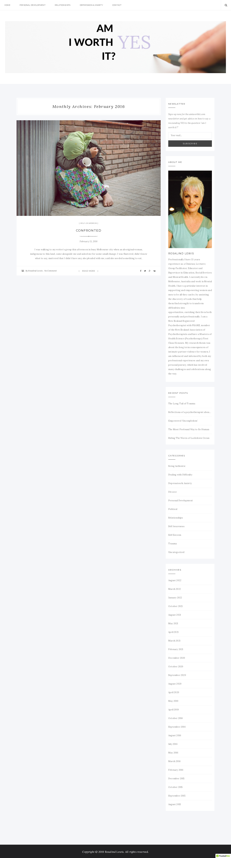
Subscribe (190, 143)
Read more (88, 271)
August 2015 (174, 804)
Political (172, 509)
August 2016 (174, 735)
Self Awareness (88, 223)
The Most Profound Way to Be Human (188, 429)
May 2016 (173, 752)
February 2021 (175, 649)
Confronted (88, 230)
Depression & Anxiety (91, 5)
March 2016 (174, 761)
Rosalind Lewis (35, 270)
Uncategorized (176, 552)
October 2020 (175, 666)
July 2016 (173, 744)
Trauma (172, 543)
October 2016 (175, 718)
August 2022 (174, 580)
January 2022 (175, 597)
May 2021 (173, 623)
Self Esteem (174, 535)
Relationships (63, 5)
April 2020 (173, 692)
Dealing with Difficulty (180, 474)
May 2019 (173, 701)
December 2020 (176, 658)
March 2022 (174, 589)
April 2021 (173, 632)
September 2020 (177, 675)
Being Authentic (177, 466)
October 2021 (175, 606)
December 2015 (176, 778)
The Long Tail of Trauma (181, 403)
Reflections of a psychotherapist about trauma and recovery (190, 412)
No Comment (50, 270)
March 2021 (174, 640)
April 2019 (173, 709)
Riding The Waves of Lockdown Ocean (189, 438)
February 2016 (175, 769)
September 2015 (177, 795)
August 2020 (174, 683)
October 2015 (175, 787)
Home (7, 5)
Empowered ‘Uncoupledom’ (183, 420)
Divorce (172, 491)
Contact (116, 5)
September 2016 (177, 726)
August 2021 (174, 614)
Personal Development (32, 5)
